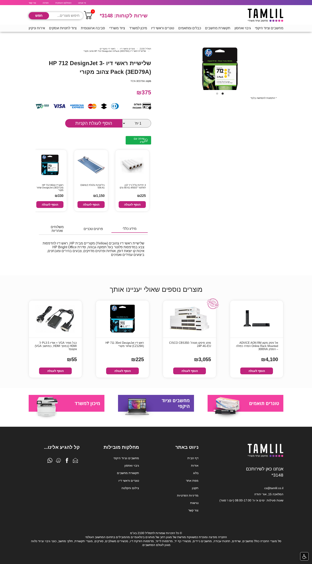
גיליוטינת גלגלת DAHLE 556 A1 (92, 186)
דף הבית (192, 458)
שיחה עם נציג (139, 140)
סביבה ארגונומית (93, 28)
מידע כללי (129, 228)
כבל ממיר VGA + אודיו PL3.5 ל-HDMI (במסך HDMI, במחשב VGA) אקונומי (56, 346)
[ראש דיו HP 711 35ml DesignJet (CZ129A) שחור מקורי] (122, 319)
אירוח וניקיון (37, 28)
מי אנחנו (82, 3)
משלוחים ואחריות (57, 229)
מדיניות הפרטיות (187, 495)
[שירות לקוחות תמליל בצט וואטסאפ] (50, 461)
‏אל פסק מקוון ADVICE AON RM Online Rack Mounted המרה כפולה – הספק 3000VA (257, 346)
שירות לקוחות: (124, 15)
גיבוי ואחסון (243, 28)
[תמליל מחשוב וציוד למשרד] (265, 456)
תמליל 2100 (145, 49)
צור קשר (32, 3)
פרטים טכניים (93, 229)
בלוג (195, 473)
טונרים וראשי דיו (162, 28)
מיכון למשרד (138, 28)
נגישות (194, 503)
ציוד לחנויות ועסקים (63, 28)
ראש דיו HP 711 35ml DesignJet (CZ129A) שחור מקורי (124, 344)
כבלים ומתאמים (189, 28)
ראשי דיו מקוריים (107, 49)
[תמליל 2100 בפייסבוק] (67, 461)
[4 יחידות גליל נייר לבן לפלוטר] (132, 165)
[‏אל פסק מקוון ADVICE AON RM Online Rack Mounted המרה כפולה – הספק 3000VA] (256, 319)
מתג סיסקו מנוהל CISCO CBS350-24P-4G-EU (190, 344)
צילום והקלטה (130, 488)
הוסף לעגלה (132, 204)
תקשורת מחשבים (217, 28)
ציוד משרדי (117, 28)
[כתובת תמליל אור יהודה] (58, 461)
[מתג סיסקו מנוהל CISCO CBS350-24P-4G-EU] (189, 319)
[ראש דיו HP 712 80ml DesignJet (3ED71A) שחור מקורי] (49, 165)
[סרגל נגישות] (304, 556)
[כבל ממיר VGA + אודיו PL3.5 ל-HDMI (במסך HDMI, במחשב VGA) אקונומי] (55, 319)
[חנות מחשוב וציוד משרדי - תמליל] (265, 15)
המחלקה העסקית (63, 3)
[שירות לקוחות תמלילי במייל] (75, 461)
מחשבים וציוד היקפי (269, 28)
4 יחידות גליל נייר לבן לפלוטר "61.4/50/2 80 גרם (133, 186)
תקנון (195, 488)
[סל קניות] (88, 15)
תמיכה (46, 3)
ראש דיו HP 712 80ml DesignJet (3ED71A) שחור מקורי (50, 187)
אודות (194, 465)
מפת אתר (192, 480)
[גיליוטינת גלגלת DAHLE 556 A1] (91, 165)
